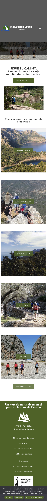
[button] (40, 28)
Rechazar (19, 497)
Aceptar (9, 497)
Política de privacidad (34, 497)
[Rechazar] (44, 493)
